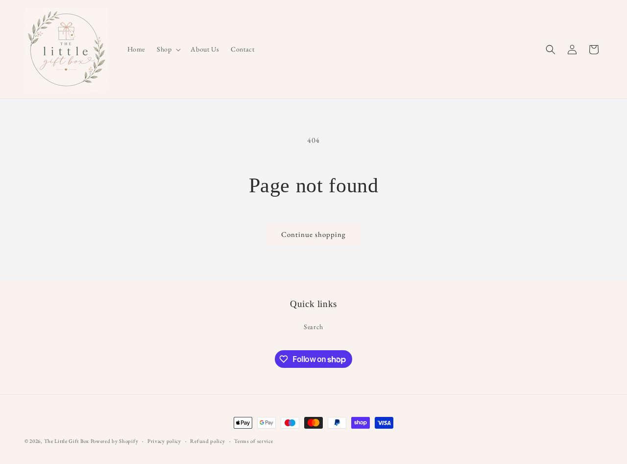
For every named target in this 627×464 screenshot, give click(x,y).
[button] (168, 49)
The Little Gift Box (66, 441)
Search (313, 326)
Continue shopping (313, 234)
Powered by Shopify (115, 441)
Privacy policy (164, 441)
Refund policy (207, 441)
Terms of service (253, 441)
